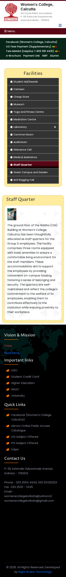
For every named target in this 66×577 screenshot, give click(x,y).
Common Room (23, 134)
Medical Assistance (25, 157)
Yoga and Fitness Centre (29, 112)
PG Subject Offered (24, 443)
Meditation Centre (25, 119)
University (18, 396)
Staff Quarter (22, 165)
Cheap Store (21, 97)
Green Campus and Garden (31, 172)
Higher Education (23, 383)
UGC (14, 370)
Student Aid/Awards (26, 81)
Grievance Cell (23, 149)
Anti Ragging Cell (24, 180)
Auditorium (20, 142)
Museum (19, 104)
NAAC (15, 389)
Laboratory (20, 127)
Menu (11, 31)
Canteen (19, 89)
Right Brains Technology (35, 572)
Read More (11, 353)
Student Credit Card (25, 377)
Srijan (15, 449)
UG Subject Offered (24, 437)
